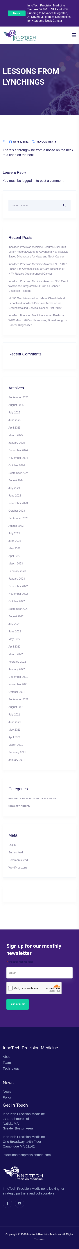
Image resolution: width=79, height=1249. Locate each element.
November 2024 (18, 457)
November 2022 (18, 593)
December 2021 (18, 676)
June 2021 (14, 722)
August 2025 (16, 404)
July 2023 (14, 533)
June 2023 (14, 540)
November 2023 (18, 503)
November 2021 (18, 684)
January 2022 (16, 669)
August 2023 (16, 525)
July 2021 (14, 714)
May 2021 (14, 729)
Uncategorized (19, 806)
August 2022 (16, 616)
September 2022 (18, 608)
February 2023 (17, 571)
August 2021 (16, 706)
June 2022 (14, 631)
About (7, 1057)
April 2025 (14, 427)
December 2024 (18, 450)
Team (7, 1062)
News (16, 13)
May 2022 (14, 639)
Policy (7, 1097)
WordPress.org (17, 867)
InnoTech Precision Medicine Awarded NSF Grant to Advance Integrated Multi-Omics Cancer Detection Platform (38, 286)
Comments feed (18, 860)
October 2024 (16, 465)
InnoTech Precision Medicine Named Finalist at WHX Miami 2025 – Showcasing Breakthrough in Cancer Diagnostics (37, 320)
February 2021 (17, 752)
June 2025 (14, 420)
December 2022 (18, 586)
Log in (12, 844)
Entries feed (15, 852)
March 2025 (15, 435)
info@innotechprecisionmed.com (27, 1155)
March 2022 (15, 654)
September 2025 (18, 397)
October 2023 (16, 510)
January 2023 (16, 578)
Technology (11, 1068)
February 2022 (17, 661)
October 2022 (16, 601)
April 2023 (14, 555)
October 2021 (16, 691)
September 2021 (18, 699)
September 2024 (18, 472)
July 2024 (14, 488)
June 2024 (14, 495)
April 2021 (14, 737)
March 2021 (15, 744)
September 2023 (18, 518)
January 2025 (16, 442)
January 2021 (16, 759)
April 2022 (14, 646)
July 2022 (14, 623)
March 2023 (15, 563)
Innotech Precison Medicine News (32, 798)
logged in (28, 181)
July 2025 (14, 412)
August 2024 (16, 480)
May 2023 (14, 548)
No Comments (46, 141)
